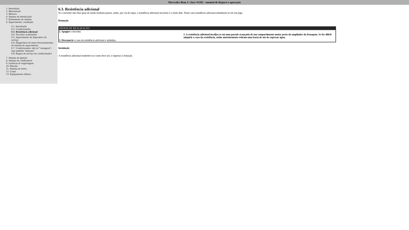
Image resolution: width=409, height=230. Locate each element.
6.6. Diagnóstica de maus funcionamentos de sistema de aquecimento (32, 44)
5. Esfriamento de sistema (19, 19)
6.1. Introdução (19, 26)
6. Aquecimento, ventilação (19, 22)
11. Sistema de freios (16, 68)
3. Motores (11, 14)
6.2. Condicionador (21, 29)
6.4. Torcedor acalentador (24, 34)
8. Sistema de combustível (19, 60)
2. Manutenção (13, 11)
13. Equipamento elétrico (18, 74)
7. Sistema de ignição (16, 58)
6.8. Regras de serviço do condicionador (31, 53)
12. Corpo (11, 71)
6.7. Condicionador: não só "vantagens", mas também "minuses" (31, 49)
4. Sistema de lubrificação (19, 16)
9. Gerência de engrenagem (20, 63)
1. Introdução (12, 8)
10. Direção (12, 66)
